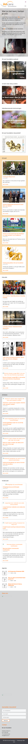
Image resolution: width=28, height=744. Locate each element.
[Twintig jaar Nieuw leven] (14, 174)
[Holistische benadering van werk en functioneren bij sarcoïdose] (14, 460)
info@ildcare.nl (5, 735)
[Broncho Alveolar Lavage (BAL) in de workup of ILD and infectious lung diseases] (14, 375)
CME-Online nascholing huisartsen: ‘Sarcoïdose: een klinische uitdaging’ (13, 358)
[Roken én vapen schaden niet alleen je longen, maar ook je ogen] (14, 440)
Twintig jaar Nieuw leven (9, 177)
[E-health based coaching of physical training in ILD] (14, 524)
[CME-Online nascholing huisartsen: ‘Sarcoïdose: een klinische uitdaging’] (14, 355)
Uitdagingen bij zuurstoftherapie (11, 487)
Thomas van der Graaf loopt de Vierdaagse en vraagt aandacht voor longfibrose (13, 234)
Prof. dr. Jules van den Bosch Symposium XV (16, 578)
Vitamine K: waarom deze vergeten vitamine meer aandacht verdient (14, 403)
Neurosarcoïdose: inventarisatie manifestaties (11, 549)
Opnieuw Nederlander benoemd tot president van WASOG (13, 205)
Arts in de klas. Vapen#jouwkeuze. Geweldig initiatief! (14, 296)
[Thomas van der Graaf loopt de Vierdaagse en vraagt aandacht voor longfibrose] (14, 231)
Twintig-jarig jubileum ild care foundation (13, 263)
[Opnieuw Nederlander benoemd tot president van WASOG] (14, 202)
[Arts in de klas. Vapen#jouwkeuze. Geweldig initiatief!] (14, 293)
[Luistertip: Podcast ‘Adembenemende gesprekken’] (14, 324)
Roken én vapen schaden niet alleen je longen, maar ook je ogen (13, 443)
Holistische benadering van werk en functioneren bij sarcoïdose (14, 463)
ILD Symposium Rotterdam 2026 (16, 571)
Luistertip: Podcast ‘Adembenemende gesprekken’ (12, 327)
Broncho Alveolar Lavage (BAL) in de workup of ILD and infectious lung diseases (14, 378)
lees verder (5, 184)
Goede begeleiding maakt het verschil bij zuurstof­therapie (13, 423)
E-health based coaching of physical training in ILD (14, 527)
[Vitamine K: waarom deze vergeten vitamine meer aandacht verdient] (14, 400)
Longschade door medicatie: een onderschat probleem (14, 508)
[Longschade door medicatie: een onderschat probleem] (14, 504)
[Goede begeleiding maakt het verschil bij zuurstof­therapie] (14, 420)
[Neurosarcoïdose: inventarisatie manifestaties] (14, 546)
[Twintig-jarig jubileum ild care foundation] (14, 260)
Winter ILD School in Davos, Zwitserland (15, 584)
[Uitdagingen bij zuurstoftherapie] (14, 484)
